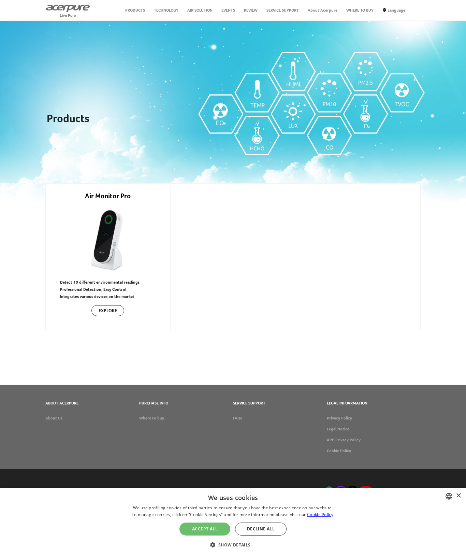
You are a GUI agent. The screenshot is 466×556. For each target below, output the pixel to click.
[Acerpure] (67, 10)
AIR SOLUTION (200, 10)
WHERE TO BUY (360, 10)
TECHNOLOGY (166, 10)
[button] (232, 544)
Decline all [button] (261, 529)
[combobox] (449, 496)
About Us (53, 418)
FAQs (237, 418)
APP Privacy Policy (344, 440)
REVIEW (251, 10)
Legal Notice (338, 429)
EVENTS (228, 10)
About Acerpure (322, 10)
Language (396, 10)
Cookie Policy (339, 451)
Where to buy (151, 418)
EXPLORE (108, 310)
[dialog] (233, 522)
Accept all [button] (205, 529)
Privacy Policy (339, 418)
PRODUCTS (135, 10)
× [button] (458, 495)
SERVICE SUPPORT (282, 10)
